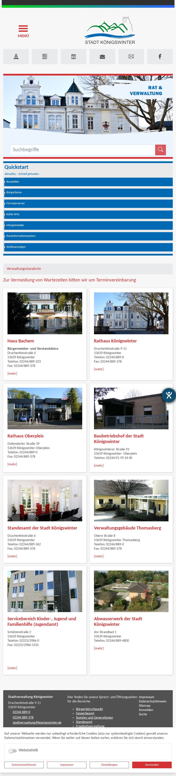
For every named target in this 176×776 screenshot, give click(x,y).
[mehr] (12, 373)
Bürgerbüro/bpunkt (89, 709)
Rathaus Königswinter (115, 341)
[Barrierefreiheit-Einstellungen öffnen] (169, 395)
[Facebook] (160, 56)
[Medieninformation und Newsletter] (45, 56)
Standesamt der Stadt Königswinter (42, 528)
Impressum (66, 765)
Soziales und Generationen (94, 718)
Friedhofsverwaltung (90, 726)
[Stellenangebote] (102, 56)
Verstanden (152, 765)
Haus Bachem (21, 341)
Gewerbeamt (85, 713)
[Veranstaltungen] (73, 56)
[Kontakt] (131, 56)
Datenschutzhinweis (24, 765)
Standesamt (84, 722)
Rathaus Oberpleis (26, 436)
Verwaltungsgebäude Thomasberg (127, 528)
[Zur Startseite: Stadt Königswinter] (109, 31)
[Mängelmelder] (16, 56)
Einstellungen (109, 765)
